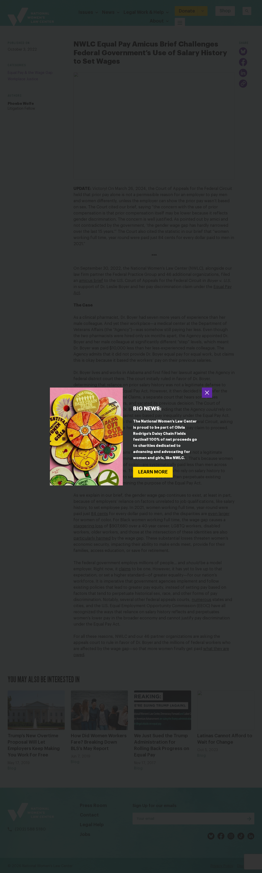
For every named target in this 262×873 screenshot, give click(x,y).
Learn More (153, 472)
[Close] (207, 393)
